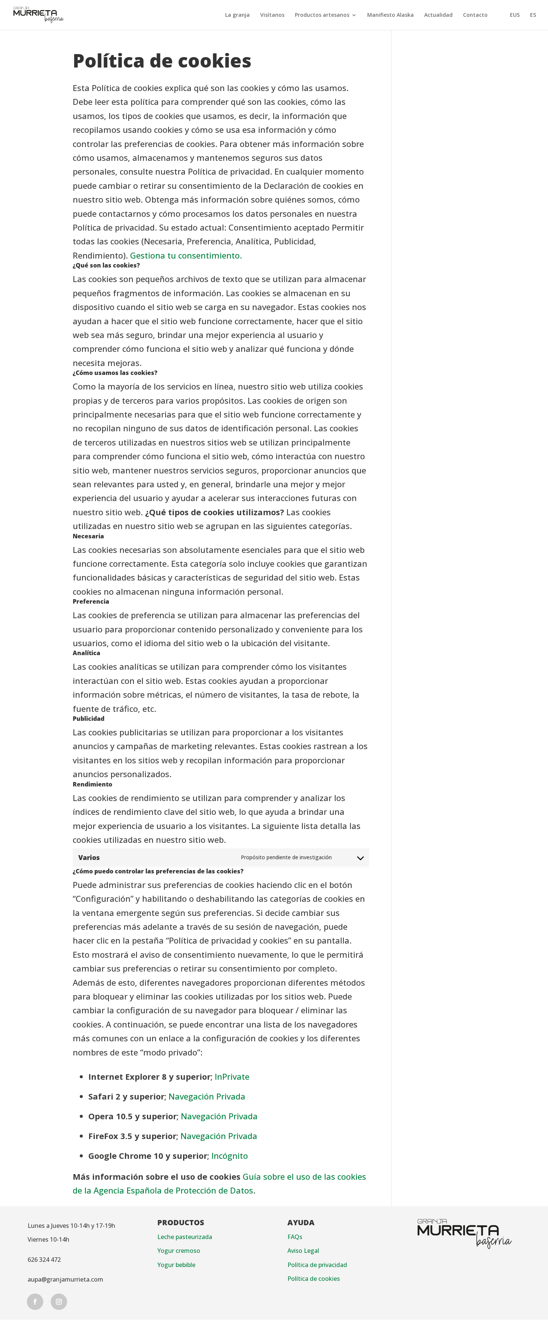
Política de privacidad (317, 1265)
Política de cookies (313, 1278)
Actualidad (438, 15)
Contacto (475, 15)
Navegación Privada (207, 1096)
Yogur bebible (176, 1265)
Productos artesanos (322, 15)
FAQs (294, 1237)
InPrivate (232, 1076)
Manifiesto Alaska (390, 15)
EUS (515, 15)
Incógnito (229, 1155)
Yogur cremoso (178, 1251)
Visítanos (272, 15)
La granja (237, 15)
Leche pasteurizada (184, 1237)
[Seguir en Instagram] (59, 1302)
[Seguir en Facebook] (35, 1302)
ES (533, 15)
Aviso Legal (303, 1251)
